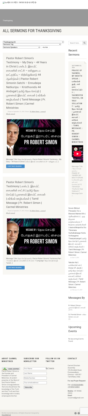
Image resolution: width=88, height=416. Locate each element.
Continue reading (15, 166)
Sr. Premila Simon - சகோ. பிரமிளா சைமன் (77, 316)
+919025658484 (77, 385)
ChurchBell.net (6, 415)
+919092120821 (74, 387)
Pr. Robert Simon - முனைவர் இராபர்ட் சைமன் (76, 307)
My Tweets (50, 368)
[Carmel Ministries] (22, 3)
